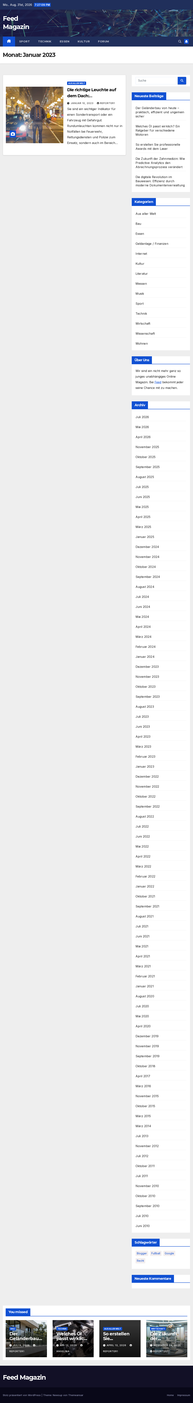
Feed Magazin (24, 1377)
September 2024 (148, 577)
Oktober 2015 (145, 1106)
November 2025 (147, 447)
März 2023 (143, 746)
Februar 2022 (145, 876)
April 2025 (143, 517)
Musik (140, 293)
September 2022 (148, 806)
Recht (140, 1260)
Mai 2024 (142, 617)
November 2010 (147, 1186)
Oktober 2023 (145, 686)
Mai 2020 (142, 1016)
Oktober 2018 (145, 1066)
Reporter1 (107, 103)
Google (169, 1253)
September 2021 (147, 906)
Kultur (84, 41)
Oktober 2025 (145, 457)
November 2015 (147, 1096)
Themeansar (75, 1395)
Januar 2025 (145, 537)
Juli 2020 (142, 1006)
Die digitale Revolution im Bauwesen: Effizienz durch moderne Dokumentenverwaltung (160, 181)
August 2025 (145, 477)
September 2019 (148, 1056)
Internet (141, 254)
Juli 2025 (142, 487)
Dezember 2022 (147, 776)
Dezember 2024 (147, 547)
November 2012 (147, 1146)
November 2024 (148, 557)
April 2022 (143, 856)
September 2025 (148, 467)
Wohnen (142, 343)
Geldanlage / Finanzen (152, 244)
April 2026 (143, 437)
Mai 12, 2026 (69, 1345)
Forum (103, 41)
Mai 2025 (142, 507)
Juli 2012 (142, 1156)
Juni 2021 (143, 936)
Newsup (57, 1395)
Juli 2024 (142, 597)
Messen (141, 283)
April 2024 (143, 627)
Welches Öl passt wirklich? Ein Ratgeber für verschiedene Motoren (158, 130)
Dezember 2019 (147, 1036)
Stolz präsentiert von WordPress (22, 1395)
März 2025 (143, 527)
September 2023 (148, 696)
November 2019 (147, 1046)
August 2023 (145, 706)
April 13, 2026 (117, 1345)
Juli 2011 (142, 1176)
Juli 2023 (142, 716)
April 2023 (143, 736)
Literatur (142, 273)
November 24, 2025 (167, 1345)
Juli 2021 (142, 926)
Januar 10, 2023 (82, 103)
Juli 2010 (142, 1216)
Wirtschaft (143, 323)
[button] (179, 41)
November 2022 (147, 786)
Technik (44, 41)
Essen (65, 41)
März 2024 (144, 637)
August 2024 (145, 587)
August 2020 (145, 996)
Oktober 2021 (145, 896)
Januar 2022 (145, 886)
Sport (24, 41)
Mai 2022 (142, 846)
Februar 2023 (145, 756)
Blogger (142, 1253)
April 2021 (143, 956)
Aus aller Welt (76, 83)
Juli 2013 (142, 1136)
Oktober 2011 (145, 1166)
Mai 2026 (142, 427)
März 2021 (143, 966)
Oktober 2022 (145, 796)
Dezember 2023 (147, 667)
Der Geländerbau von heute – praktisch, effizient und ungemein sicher (160, 112)
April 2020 (143, 1026)
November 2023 (147, 677)
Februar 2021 (145, 976)
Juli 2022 (142, 826)
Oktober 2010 (145, 1196)
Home (170, 1395)
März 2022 (143, 866)
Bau (138, 224)
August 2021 (145, 916)
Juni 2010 (143, 1226)
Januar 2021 (145, 986)
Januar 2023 (145, 766)
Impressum (183, 1395)
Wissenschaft (145, 333)
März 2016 (143, 1086)
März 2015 (143, 1116)
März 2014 (143, 1126)
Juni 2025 (143, 497)
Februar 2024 (146, 647)
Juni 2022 (143, 836)
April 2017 (143, 1076)
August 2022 (145, 816)
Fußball (155, 1253)
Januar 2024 (145, 657)
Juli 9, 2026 (21, 1345)
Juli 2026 (142, 417)
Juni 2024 (143, 607)
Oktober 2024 (146, 567)
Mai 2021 (142, 946)
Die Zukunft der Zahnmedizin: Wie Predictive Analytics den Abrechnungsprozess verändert (160, 163)
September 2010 (148, 1206)
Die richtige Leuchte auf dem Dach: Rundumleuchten (91, 95)
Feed (158, 382)
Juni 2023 (143, 726)
